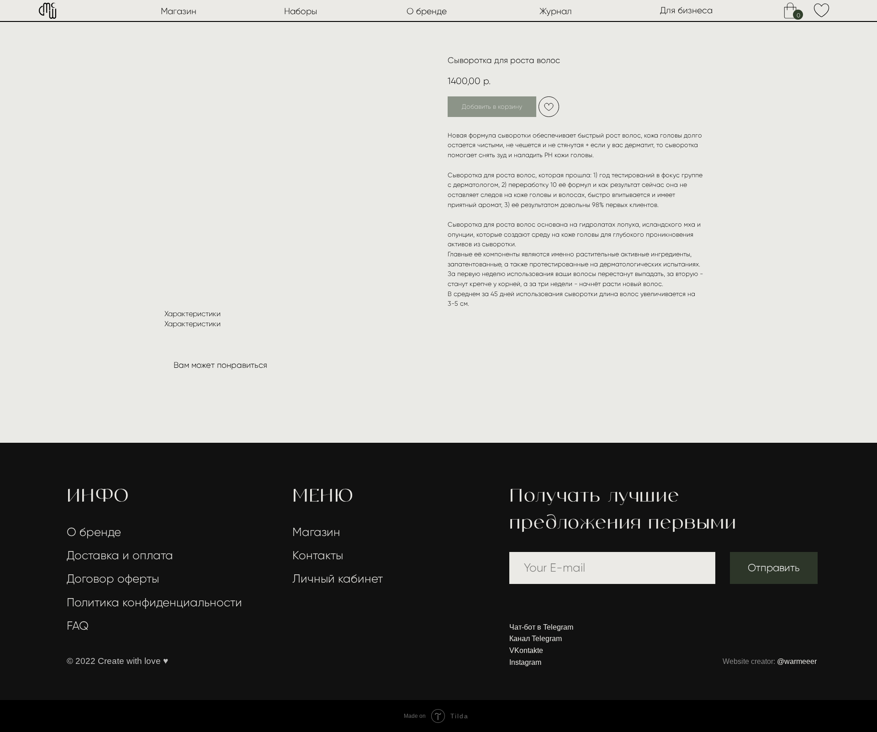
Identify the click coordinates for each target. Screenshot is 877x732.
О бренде (427, 11)
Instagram (525, 662)
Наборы (300, 11)
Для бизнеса (686, 10)
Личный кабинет (337, 578)
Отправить (774, 567)
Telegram (558, 627)
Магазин (178, 11)
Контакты (317, 555)
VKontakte (526, 650)
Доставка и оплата (120, 555)
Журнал (555, 11)
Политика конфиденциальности (154, 602)
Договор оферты (113, 578)
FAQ (78, 625)
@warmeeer (797, 661)
